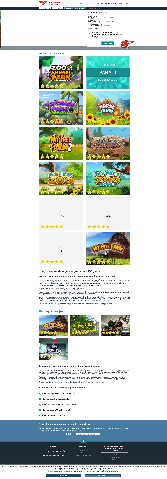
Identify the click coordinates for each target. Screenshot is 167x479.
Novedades (89, 4)
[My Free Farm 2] (61, 143)
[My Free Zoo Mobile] (108, 178)
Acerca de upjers (83, 450)
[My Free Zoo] (61, 178)
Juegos (79, 4)
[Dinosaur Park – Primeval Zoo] (61, 108)
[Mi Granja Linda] (108, 248)
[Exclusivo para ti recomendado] (108, 72)
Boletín (100, 4)
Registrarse (80, 8)
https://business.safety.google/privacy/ (100, 468)
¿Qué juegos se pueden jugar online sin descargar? (62, 393)
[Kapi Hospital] (53, 349)
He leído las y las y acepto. (107, 35)
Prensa (83, 453)
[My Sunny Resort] (61, 248)
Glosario (114, 454)
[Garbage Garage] (115, 325)
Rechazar (102, 475)
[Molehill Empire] (84, 325)
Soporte (114, 459)
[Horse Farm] (108, 108)
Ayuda (120, 4)
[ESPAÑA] (127, 4)
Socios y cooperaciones (83, 455)
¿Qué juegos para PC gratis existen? (56, 410)
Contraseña (94, 25)
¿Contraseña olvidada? (94, 8)
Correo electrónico (94, 21)
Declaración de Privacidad (140, 466)
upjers (49, 2)
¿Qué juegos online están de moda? (56, 399)
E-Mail (68, 434)
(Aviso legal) (10, 466)
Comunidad (109, 4)
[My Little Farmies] (108, 213)
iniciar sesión (103, 12)
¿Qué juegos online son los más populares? (59, 404)
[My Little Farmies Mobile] (61, 213)
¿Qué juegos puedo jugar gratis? (54, 415)
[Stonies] (108, 143)
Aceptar (63, 475)
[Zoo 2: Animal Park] (0, 29)
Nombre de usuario (93, 17)
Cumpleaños (94, 29)
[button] (83, 441)
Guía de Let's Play (114, 457)
